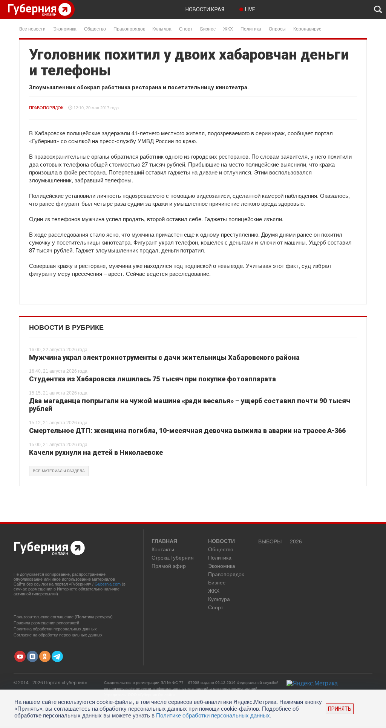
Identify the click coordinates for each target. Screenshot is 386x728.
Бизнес (208, 28)
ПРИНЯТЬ (339, 709)
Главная (164, 541)
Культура (162, 28)
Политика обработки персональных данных (55, 629)
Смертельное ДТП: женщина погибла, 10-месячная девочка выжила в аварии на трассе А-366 (187, 430)
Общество (95, 28)
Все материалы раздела (59, 471)
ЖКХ (228, 28)
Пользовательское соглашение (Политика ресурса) (63, 617)
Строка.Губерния (173, 558)
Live (250, 9)
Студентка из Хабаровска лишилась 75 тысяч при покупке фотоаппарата (152, 379)
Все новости (32, 28)
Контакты (163, 549)
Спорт (186, 28)
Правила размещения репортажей (46, 623)
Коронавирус (307, 28)
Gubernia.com (108, 584)
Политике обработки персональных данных (213, 715)
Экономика (65, 28)
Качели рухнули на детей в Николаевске (96, 452)
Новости (221, 541)
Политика (250, 28)
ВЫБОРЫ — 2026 (280, 541)
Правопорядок (129, 28)
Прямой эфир (169, 566)
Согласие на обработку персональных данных (58, 635)
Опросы (277, 28)
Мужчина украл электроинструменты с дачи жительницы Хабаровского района (164, 357)
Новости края (204, 9)
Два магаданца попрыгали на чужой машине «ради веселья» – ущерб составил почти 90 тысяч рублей (189, 405)
